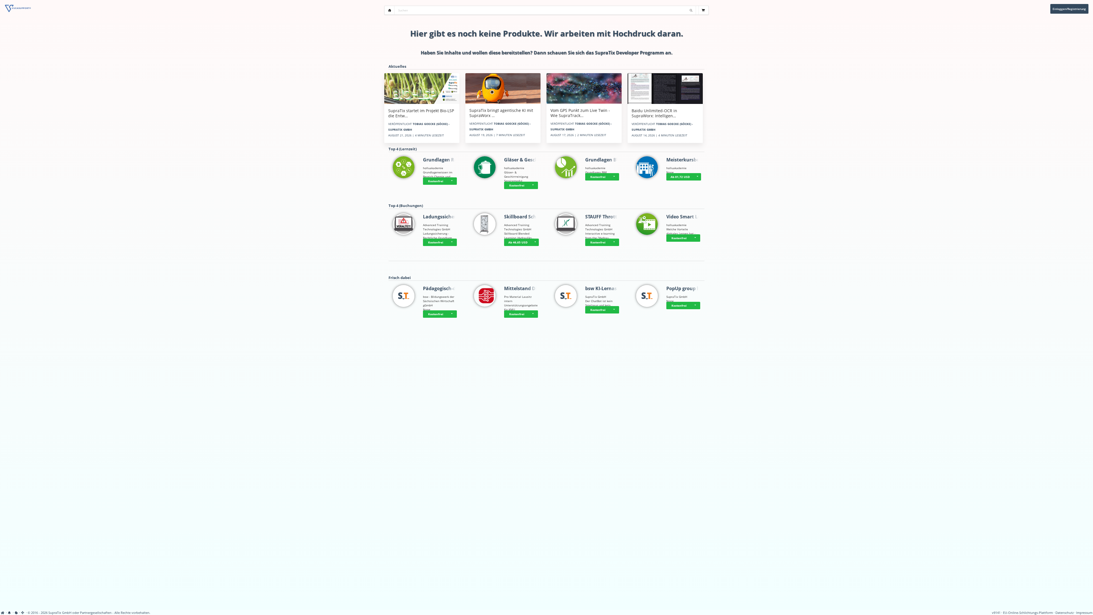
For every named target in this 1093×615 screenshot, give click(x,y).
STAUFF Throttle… (605, 217)
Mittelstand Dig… (523, 288)
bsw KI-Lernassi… (604, 288)
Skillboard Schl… (523, 217)
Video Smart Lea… (686, 217)
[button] (452, 181)
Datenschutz (1064, 613)
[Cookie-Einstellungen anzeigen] (16, 613)
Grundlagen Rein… (444, 160)
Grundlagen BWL (604, 160)
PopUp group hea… (687, 288)
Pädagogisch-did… (443, 288)
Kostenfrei (435, 181)
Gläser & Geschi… (523, 160)
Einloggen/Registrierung (1069, 9)
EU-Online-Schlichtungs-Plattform (1028, 613)
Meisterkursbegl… (686, 160)
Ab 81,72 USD (680, 177)
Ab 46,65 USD (517, 242)
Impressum (1084, 613)
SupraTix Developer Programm (629, 53)
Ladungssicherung (444, 217)
